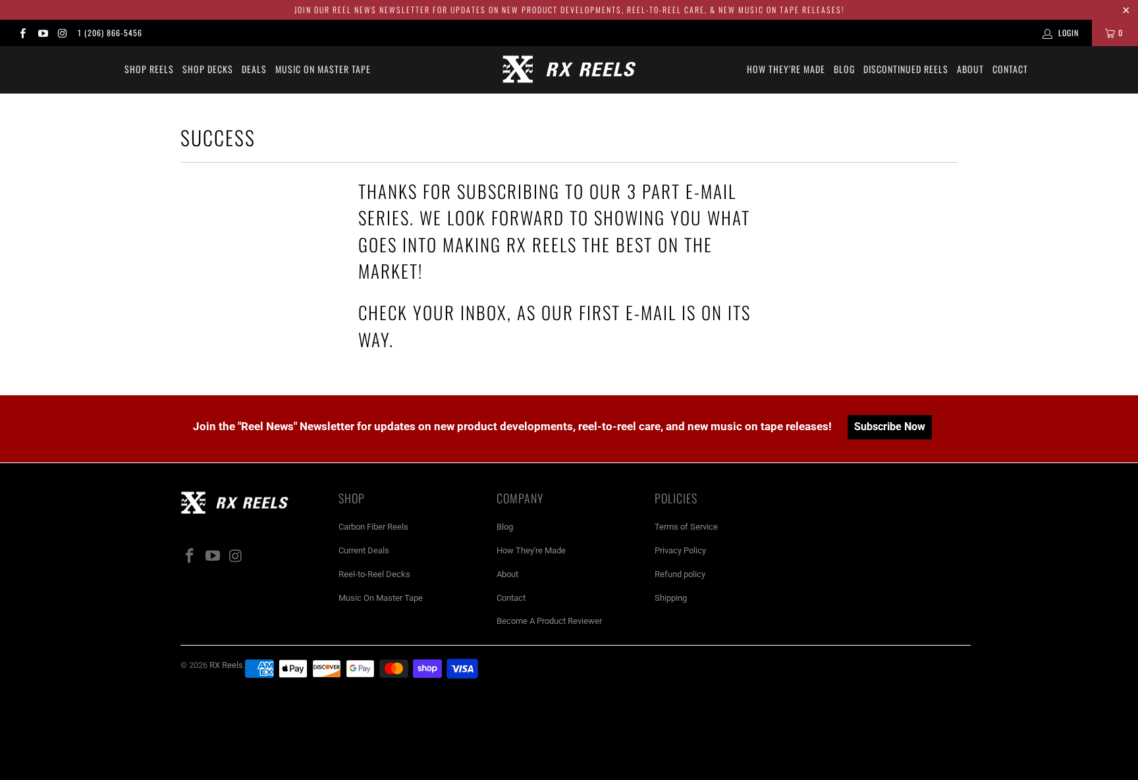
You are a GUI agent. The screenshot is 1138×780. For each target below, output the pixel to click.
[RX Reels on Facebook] (22, 33)
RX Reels (226, 665)
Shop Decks (207, 69)
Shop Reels (149, 69)
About (970, 69)
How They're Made (786, 69)
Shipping (671, 598)
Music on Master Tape (323, 69)
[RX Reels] (569, 70)
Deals (254, 69)
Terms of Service (686, 527)
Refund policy (680, 574)
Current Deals (364, 550)
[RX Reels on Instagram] (62, 33)
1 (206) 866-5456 (110, 32)
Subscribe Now (889, 426)
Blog (844, 69)
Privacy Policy (680, 550)
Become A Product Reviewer (549, 621)
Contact (1010, 69)
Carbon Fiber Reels (373, 527)
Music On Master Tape (381, 598)
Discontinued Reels (905, 69)
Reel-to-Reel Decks (374, 574)
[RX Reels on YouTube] (41, 33)
